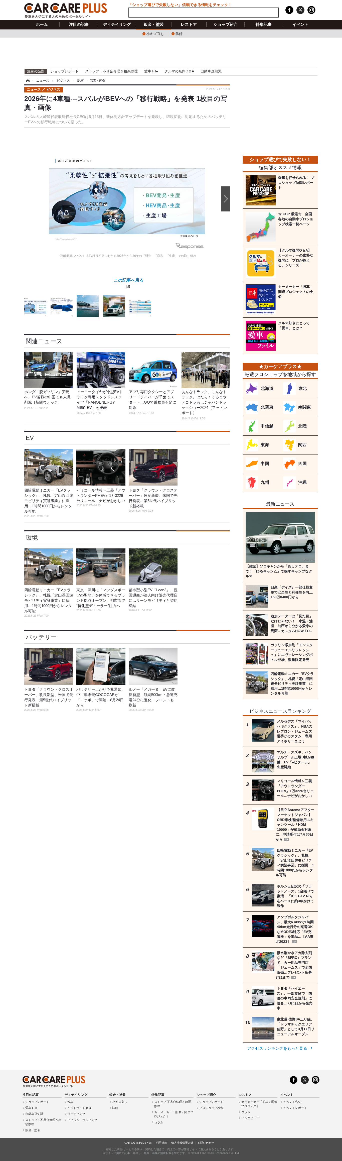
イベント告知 (292, 1102)
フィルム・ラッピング (82, 1120)
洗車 (70, 1102)
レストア (189, 25)
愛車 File (151, 71)
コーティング (76, 1114)
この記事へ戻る (129, 283)
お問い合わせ (206, 1142)
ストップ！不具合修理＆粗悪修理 (111, 71)
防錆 (179, 33)
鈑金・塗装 (154, 25)
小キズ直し (155, 33)
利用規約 (161, 1142)
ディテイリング (117, 25)
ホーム (42, 25)
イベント (300, 25)
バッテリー (41, 637)
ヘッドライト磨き (79, 1108)
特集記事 (264, 25)
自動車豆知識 (211, 71)
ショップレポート (65, 71)
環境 (32, 537)
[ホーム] (27, 80)
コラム (158, 1122)
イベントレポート (295, 1108)
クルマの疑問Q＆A (179, 71)
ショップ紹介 (226, 25)
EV (30, 437)
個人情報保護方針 (182, 1142)
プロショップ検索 (211, 1108)
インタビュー (250, 1118)
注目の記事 (79, 25)
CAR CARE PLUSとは (138, 1142)
